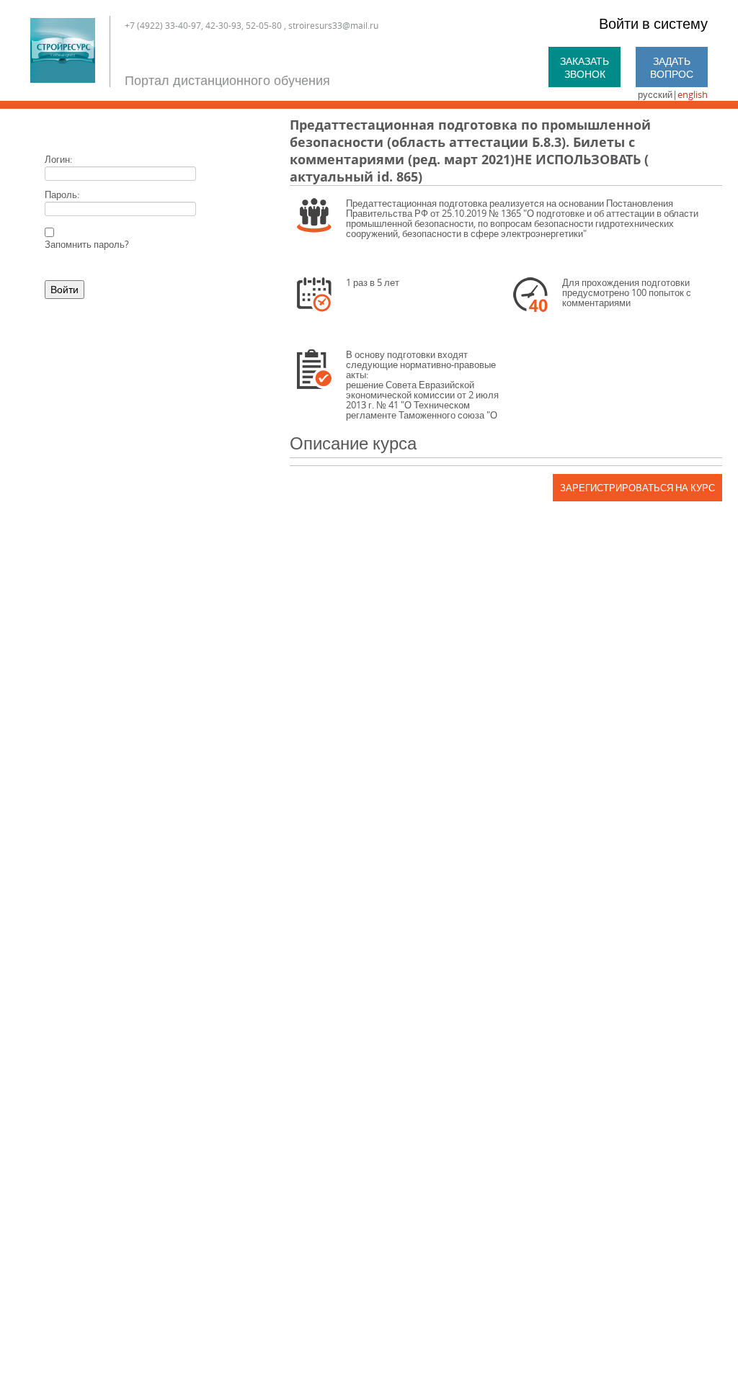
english (692, 94)
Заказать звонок (584, 67)
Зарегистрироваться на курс (637, 487)
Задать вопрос (671, 67)
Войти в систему (653, 23)
